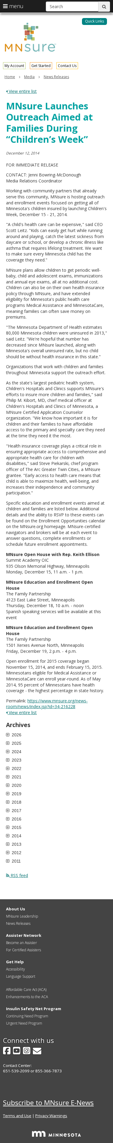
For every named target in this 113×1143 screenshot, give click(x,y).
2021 (16, 777)
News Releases (56, 76)
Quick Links (94, 21)
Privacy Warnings (51, 1115)
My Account (14, 65)
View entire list (22, 91)
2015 (16, 827)
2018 (16, 802)
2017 (16, 810)
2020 (16, 785)
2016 (16, 819)
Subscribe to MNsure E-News (48, 1102)
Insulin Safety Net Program (33, 1008)
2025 (16, 743)
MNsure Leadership (22, 916)
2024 (16, 752)
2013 (16, 844)
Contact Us (67, 65)
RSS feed (18, 875)
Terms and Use (17, 1115)
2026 (16, 735)
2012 (16, 853)
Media (29, 76)
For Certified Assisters (23, 949)
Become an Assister (21, 942)
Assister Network (23, 935)
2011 (16, 861)
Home (10, 76)
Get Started (41, 65)
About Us (15, 909)
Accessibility (15, 969)
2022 (16, 768)
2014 (16, 836)
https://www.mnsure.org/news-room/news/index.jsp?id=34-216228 (47, 704)
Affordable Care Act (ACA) (26, 989)
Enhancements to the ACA (27, 996)
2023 (16, 760)
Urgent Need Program (24, 1023)
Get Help (15, 961)
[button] (94, 21)
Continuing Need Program (27, 1016)
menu (16, 6)
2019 (16, 794)
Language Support (20, 976)
